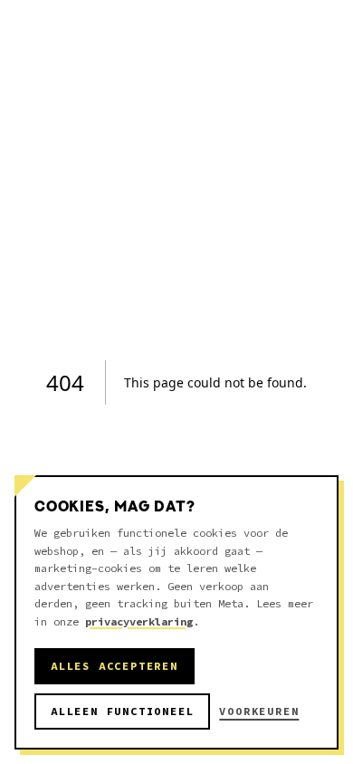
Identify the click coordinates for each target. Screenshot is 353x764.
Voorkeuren (259, 711)
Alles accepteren (114, 666)
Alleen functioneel (122, 711)
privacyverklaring (139, 621)
